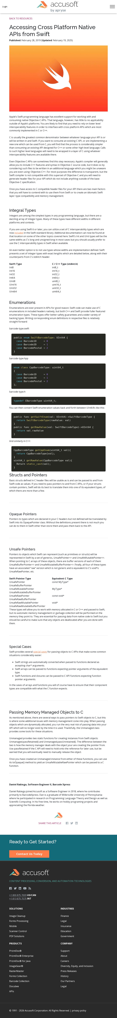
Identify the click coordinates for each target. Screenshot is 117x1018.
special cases (40, 651)
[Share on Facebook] (67, 823)
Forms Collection (18, 976)
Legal (63, 921)
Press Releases (69, 971)
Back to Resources (20, 18)
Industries (67, 908)
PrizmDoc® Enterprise (21, 955)
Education (66, 931)
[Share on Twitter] (71, 823)
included (18, 232)
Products (15, 943)
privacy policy (79, 1010)
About (64, 955)
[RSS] (30, 888)
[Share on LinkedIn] (76, 823)
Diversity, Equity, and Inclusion (77, 966)
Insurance (66, 926)
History (64, 976)
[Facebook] (10, 888)
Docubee (14, 986)
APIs (11, 991)
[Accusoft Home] (57, 6)
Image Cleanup (17, 916)
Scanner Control (18, 931)
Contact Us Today (29, 854)
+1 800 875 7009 (18, 895)
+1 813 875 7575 (18, 898)
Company (66, 943)
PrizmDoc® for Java (19, 961)
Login (4, 6)
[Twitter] (15, 888)
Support (65, 950)
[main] (58, 424)
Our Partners (68, 981)
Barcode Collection (19, 981)
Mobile (13, 926)
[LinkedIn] (20, 888)
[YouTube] (25, 888)
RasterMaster (16, 971)
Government (67, 936)
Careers (65, 961)
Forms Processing (18, 921)
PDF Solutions (16, 936)
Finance (65, 916)
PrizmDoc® (15, 950)
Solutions (16, 908)
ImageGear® (16, 966)
